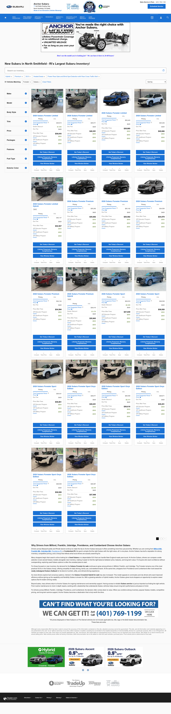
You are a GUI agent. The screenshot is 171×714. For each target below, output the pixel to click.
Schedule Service (156, 6)
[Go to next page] (165, 579)
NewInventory (16, 17)
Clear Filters (46, 82)
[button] (47, 235)
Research (49, 17)
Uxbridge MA (46, 591)
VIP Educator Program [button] (40, 137)
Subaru (36, 82)
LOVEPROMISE (92, 17)
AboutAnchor (83, 17)
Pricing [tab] (40, 119)
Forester (26, 82)
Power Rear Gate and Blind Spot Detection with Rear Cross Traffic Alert (74, 76)
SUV (28, 76)
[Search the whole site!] (167, 17)
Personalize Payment (55, 149)
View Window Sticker (47, 167)
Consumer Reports (124, 697)
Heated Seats (39, 76)
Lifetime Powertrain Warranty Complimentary (47, 161)
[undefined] (98, 649)
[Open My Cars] (160, 18)
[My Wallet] (153, 17)
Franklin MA (35, 591)
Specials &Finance (39, 17)
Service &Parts (59, 17)
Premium (19, 76)
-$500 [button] (60, 136)
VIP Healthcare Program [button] (40, 140)
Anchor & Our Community (71, 17)
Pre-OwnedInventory (27, 17)
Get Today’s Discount (47, 156)
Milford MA (158, 589)
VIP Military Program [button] (39, 144)
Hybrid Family (46, 697)
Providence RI (57, 591)
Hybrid (9, 76)
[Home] (15, 7)
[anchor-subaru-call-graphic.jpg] (98, 649)
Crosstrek (85, 697)
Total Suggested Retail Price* (40, 123)
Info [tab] (55, 119)
